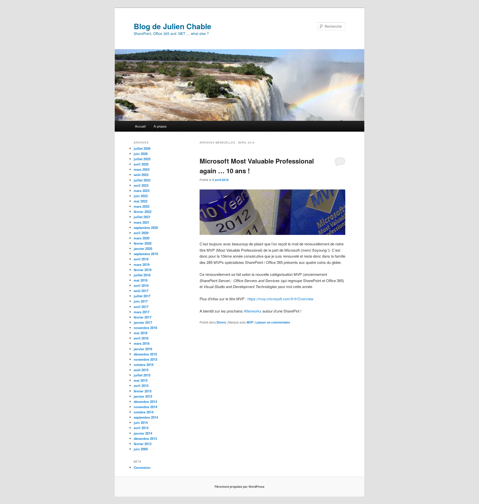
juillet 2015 (142, 375)
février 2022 (142, 211)
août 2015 (141, 369)
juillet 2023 (142, 180)
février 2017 (142, 317)
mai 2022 (140, 201)
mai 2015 (140, 380)
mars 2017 (141, 312)
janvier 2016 (143, 348)
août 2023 (141, 174)
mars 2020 (141, 238)
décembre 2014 (145, 401)
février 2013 (142, 443)
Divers (221, 322)
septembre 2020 (146, 227)
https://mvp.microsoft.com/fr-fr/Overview (280, 298)
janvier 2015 (143, 396)
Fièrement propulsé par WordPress (239, 486)
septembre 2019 (146, 253)
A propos (160, 126)
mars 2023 (141, 190)
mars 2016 (141, 343)
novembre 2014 (145, 406)
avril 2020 (141, 232)
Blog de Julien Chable (172, 26)
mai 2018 (140, 280)
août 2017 (141, 290)
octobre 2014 (143, 412)
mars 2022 (141, 206)
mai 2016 (140, 333)
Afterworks (252, 311)
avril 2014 (141, 427)
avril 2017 (141, 306)
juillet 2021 (142, 216)
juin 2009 (141, 449)
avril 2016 (141, 338)
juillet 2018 (142, 275)
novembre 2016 (145, 327)
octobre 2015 (143, 364)
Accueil (140, 126)
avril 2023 (141, 185)
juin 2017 (141, 301)
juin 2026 (141, 153)
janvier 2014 (143, 433)
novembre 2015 (145, 359)
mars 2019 (141, 264)
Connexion (142, 467)
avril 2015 (141, 385)
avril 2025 (141, 164)
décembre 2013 (145, 438)
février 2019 (142, 269)
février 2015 (142, 391)
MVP (250, 322)
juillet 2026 (142, 148)
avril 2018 (141, 285)
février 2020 (142, 243)
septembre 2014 (146, 417)
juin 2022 (141, 195)
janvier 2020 (143, 248)
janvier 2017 (143, 322)
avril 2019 (141, 259)
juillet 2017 (142, 296)
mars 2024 (141, 169)
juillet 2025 (142, 159)
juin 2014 (141, 422)
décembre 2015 (145, 354)
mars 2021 (141, 222)
